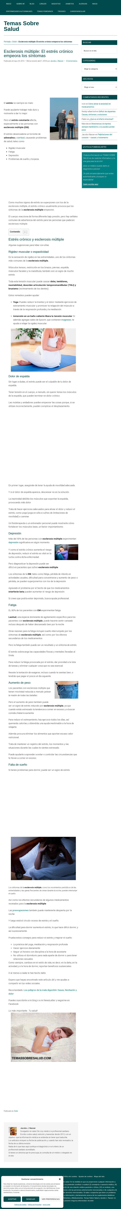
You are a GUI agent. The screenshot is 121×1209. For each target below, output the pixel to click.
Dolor (14, 42)
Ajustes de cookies (86, 1176)
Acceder (91, 1201)
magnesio (66, 319)
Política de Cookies (20, 1204)
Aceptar (12, 1199)
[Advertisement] (41, 80)
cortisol (21, 137)
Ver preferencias (51, 1199)
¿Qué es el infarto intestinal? (101, 119)
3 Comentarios (71, 61)
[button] (60, 1179)
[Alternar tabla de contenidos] (24, 232)
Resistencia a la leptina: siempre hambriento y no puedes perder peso (98, 127)
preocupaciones (21, 910)
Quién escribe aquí (90, 184)
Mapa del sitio (99, 1176)
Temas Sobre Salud (21, 26)
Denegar (30, 1199)
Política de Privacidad (34, 1204)
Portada (7, 42)
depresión (13, 542)
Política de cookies (70, 1176)
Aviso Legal (46, 1204)
